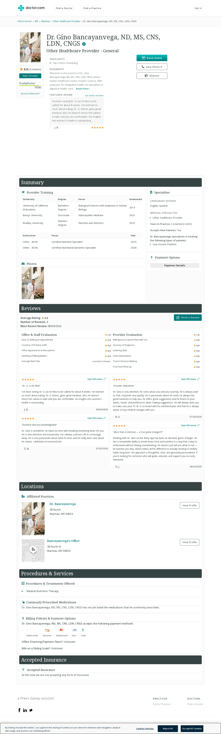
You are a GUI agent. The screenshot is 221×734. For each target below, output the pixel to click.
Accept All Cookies (192, 728)
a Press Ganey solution (35, 698)
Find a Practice (92, 8)
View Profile (189, 505)
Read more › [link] (83, 88)
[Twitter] (31, 710)
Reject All (168, 728)
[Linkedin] (25, 710)
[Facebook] (19, 710)
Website (154, 75)
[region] (110, 728)
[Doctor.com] (31, 8)
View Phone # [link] (154, 66)
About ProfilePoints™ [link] (30, 93)
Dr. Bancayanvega (63, 504)
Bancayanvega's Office (63, 541)
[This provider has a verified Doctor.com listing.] (84, 43)
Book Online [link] (154, 58)
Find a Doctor (64, 8)
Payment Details (174, 265)
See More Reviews (94, 95)
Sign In (198, 8)
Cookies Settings (145, 728)
